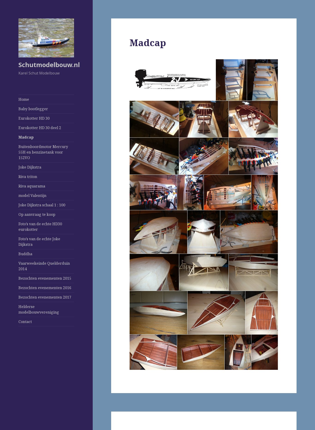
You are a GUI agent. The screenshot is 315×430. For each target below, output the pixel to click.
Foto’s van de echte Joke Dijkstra (39, 241)
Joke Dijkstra (29, 167)
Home (23, 99)
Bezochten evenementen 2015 (44, 278)
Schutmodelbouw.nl (49, 64)
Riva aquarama (31, 186)
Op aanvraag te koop (36, 214)
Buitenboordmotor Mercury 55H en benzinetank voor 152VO (43, 152)
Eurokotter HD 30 (34, 118)
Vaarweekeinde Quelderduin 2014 (44, 266)
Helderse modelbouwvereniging (38, 309)
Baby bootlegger (33, 108)
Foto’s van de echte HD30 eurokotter (40, 226)
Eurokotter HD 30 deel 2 (39, 127)
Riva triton (27, 176)
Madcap (26, 137)
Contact (25, 321)
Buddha (25, 253)
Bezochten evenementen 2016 (44, 287)
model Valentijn (32, 195)
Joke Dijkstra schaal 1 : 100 (41, 205)
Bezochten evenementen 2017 (44, 297)
